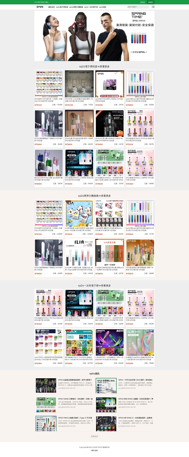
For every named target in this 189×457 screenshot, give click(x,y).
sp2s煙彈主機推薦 (76, 7)
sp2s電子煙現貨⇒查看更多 (94, 66)
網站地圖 (94, 450)
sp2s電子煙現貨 (62, 7)
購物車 (150, 2)
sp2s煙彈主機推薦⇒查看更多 (94, 195)
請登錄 (142, 2)
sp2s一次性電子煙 (91, 7)
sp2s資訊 (102, 7)
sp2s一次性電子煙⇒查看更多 (94, 285)
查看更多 (94, 436)
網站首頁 (51, 7)
